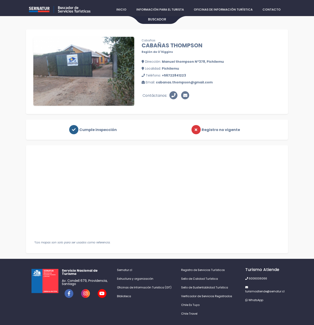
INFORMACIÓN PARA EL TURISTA (160, 9)
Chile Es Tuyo (190, 305)
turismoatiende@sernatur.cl (264, 291)
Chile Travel (189, 314)
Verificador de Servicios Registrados (206, 296)
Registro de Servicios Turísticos (203, 270)
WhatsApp (255, 300)
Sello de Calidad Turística (199, 279)
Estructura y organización (135, 279)
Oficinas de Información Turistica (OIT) (144, 287)
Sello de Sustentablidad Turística (204, 287)
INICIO (121, 9)
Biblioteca (124, 296)
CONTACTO (272, 9)
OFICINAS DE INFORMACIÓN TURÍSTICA (223, 9)
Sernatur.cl (124, 270)
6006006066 (257, 278)
